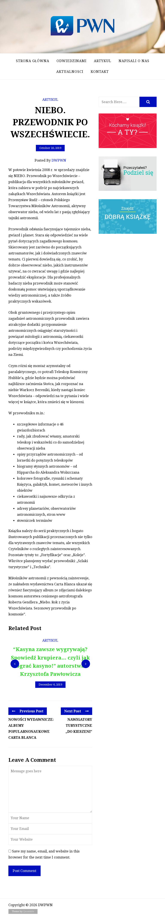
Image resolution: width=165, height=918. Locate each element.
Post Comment (24, 871)
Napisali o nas (134, 61)
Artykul (102, 61)
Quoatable (28, 911)
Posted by (50, 160)
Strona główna (32, 61)
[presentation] (15, 663)
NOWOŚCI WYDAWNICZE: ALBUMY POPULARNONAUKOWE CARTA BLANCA (31, 729)
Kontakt (100, 72)
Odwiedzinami (72, 61)
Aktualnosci (69, 72)
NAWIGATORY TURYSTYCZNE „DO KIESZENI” (79, 726)
